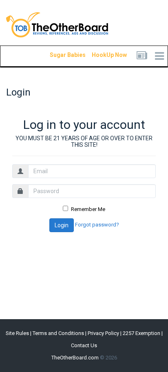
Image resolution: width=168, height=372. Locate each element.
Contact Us (84, 345)
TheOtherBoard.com (75, 358)
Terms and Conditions (58, 333)
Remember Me (88, 209)
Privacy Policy (103, 333)
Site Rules (17, 333)
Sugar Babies (58, 55)
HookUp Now (100, 55)
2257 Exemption (141, 333)
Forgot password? (97, 225)
